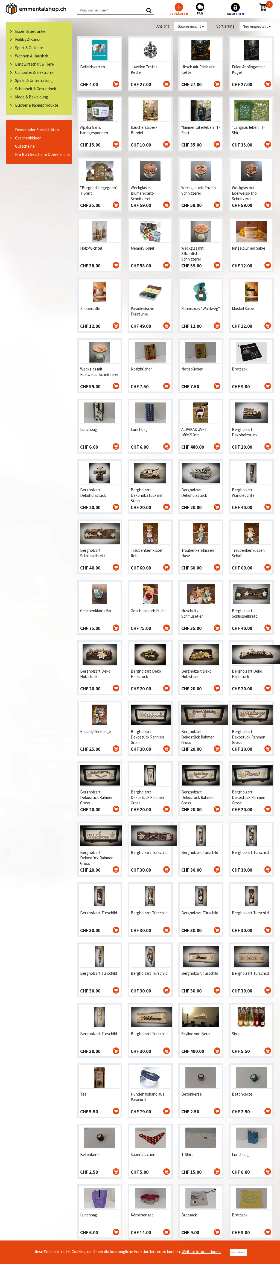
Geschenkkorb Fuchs (149, 610)
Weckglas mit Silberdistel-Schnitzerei (192, 254)
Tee (83, 1094)
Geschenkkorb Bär (96, 610)
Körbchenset (142, 1215)
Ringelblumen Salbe (248, 248)
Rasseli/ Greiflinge (95, 731)
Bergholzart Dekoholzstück (245, 432)
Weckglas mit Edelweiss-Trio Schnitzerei (244, 193)
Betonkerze (191, 1094)
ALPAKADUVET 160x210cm (194, 432)
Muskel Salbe (243, 308)
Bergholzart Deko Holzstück (95, 674)
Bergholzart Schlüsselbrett (92, 553)
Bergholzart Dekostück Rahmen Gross (147, 737)
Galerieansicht (189, 26)
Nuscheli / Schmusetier (192, 613)
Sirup (236, 1033)
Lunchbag (88, 429)
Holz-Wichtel (91, 248)
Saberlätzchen (143, 1154)
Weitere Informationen (201, 1251)
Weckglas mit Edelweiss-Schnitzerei (99, 371)
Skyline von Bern (195, 1033)
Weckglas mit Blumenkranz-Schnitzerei (142, 193)
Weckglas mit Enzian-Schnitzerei (199, 190)
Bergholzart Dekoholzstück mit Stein (147, 495)
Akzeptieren (238, 1252)
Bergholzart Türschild (149, 852)
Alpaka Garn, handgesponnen (94, 130)
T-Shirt (187, 1154)
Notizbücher (141, 369)
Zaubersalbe (90, 308)
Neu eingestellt (256, 26)
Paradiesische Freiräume (142, 311)
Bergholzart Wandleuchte (243, 492)
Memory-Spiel (142, 248)
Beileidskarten (92, 66)
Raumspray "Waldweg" (200, 308)
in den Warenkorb (116, 84)
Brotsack (239, 369)
